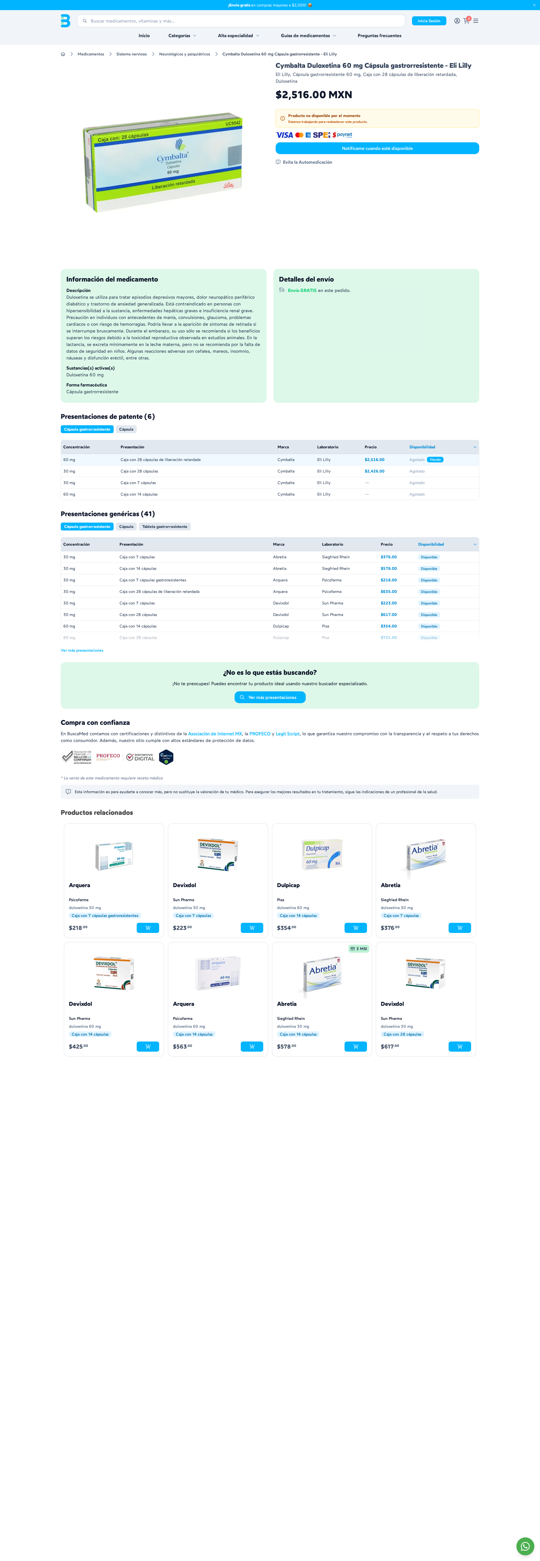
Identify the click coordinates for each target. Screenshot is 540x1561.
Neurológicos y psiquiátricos (184, 54)
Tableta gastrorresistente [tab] (164, 526)
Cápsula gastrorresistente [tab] (87, 429)
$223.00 (397, 603)
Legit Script (288, 733)
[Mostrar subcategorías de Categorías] (194, 35)
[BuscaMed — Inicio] (65, 21)
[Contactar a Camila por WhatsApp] (525, 1546)
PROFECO (260, 733)
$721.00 (397, 638)
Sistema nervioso (131, 54)
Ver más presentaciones (82, 650)
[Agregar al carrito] (148, 928)
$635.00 (397, 592)
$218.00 (397, 580)
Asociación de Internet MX (215, 733)
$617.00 (397, 615)
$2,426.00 (385, 471)
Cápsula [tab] (126, 429)
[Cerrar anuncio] (534, 5)
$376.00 (397, 557)
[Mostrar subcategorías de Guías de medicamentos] (334, 35)
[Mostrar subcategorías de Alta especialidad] (257, 35)
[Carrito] (466, 21)
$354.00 (397, 626)
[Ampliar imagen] (162, 162)
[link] (475, 20)
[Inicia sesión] (457, 21)
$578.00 (397, 569)
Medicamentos (91, 54)
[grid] (270, 470)
